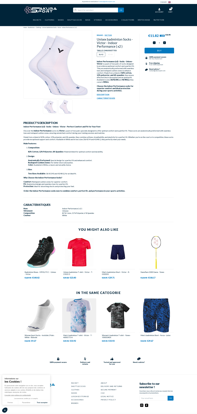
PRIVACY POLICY (108, 400)
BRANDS (74, 403)
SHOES (74, 393)
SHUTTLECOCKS (78, 386)
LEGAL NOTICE (107, 396)
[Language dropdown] (171, 2)
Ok (121, 10)
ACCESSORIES (77, 400)
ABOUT (104, 383)
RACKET (75, 383)
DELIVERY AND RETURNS (111, 386)
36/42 (101, 54)
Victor (108, 35)
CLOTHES (75, 390)
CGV (103, 393)
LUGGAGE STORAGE (80, 396)
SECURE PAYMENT (109, 390)
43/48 (110, 54)
